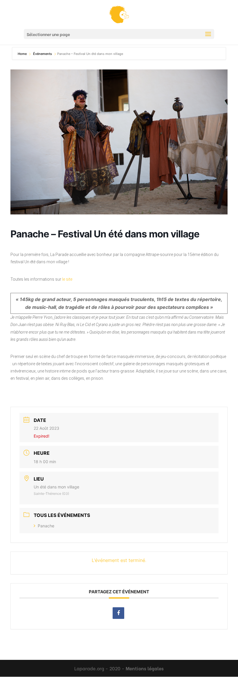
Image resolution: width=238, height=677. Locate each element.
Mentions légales (145, 668)
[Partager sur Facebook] (118, 613)
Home (23, 54)
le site (67, 279)
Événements (43, 54)
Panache (46, 525)
